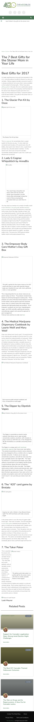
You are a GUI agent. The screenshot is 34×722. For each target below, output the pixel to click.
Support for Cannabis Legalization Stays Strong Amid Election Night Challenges (16, 636)
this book (7, 340)
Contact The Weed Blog (13, 714)
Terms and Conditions (22, 718)
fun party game (7, 523)
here (23, 315)
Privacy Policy (9, 718)
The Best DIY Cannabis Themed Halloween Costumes (15, 669)
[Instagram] (19, 12)
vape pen (9, 141)
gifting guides (5, 87)
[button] (3, 17)
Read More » (6, 642)
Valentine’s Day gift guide (12, 207)
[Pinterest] (23, 12)
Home (3, 51)
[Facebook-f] (10, 12)
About (25, 714)
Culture (7, 51)
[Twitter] (14, 12)
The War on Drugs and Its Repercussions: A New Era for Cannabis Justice (14, 702)
